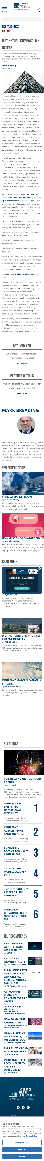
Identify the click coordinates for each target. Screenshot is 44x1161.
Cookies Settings (22, 1142)
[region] (22, 1138)
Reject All (22, 1149)
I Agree (22, 1156)
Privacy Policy (31, 1136)
